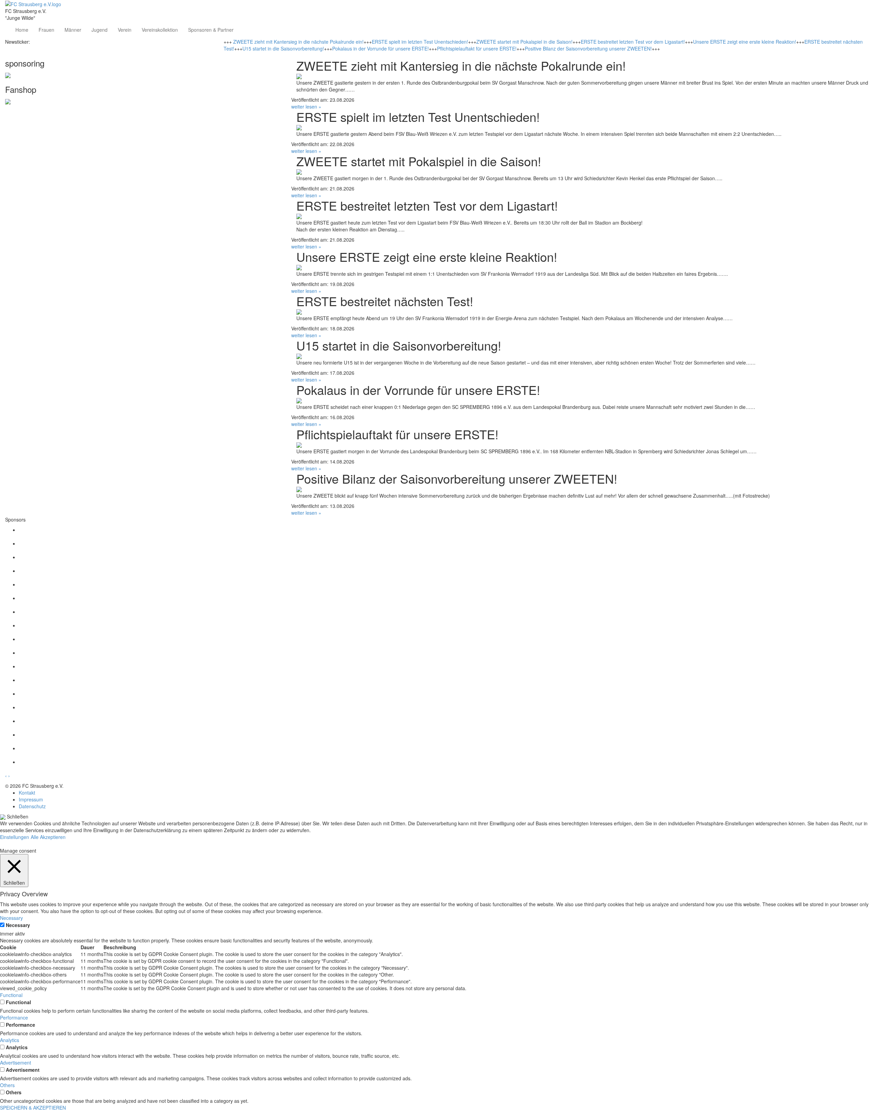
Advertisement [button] (15, 1062)
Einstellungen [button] (14, 837)
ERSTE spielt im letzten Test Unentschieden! (420, 41)
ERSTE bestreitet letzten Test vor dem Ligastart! (633, 41)
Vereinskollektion (160, 29)
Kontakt (27, 792)
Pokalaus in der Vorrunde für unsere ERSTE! (380, 48)
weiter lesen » (306, 106)
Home (21, 29)
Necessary (18, 925)
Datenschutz (32, 806)
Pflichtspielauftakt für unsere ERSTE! (477, 48)
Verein (124, 29)
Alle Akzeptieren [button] (48, 837)
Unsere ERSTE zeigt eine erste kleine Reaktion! (744, 41)
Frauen (46, 29)
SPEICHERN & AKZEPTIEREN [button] (33, 1107)
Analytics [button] (9, 1040)
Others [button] (7, 1085)
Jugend (99, 29)
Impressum (31, 799)
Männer (73, 29)
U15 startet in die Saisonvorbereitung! (283, 48)
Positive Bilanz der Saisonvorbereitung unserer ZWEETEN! (588, 48)
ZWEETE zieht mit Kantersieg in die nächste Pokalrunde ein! (298, 41)
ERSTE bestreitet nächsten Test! (384, 301)
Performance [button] (14, 1017)
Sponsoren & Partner (211, 29)
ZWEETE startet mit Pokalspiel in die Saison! (524, 41)
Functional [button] (11, 995)
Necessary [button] (11, 917)
